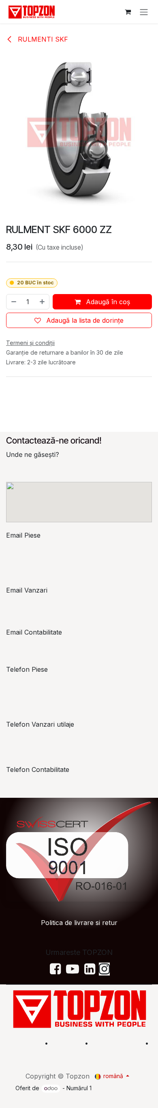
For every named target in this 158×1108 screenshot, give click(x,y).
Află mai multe (116, 1043)
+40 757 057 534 (40, 786)
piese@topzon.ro (40, 551)
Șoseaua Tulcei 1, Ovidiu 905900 (56, 471)
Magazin (66, 1043)
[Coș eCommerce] (128, 12)
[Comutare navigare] (144, 11)
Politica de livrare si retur (79, 923)
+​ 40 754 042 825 (39, 740)
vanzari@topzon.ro (43, 603)
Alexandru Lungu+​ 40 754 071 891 (37, 690)
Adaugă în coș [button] (107, 302)
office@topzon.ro (40, 648)
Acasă (29, 1043)
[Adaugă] (42, 301)
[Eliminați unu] (13, 301)
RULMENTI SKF (42, 39)
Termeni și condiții (124, 1053)
